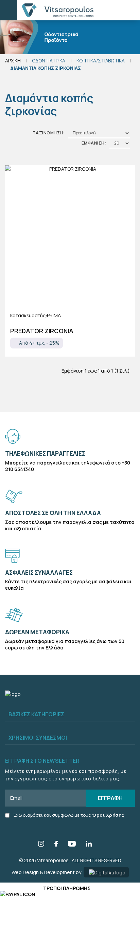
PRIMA (54, 315)
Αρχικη (13, 60)
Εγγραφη (110, 798)
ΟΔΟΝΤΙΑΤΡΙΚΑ (48, 60)
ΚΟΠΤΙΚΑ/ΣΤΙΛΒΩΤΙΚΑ (100, 60)
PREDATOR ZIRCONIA (41, 331)
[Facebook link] (56, 845)
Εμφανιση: (94, 143)
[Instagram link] (41, 845)
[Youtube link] (72, 845)
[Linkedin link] (89, 845)
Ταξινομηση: (49, 133)
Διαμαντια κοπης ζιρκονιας (45, 68)
